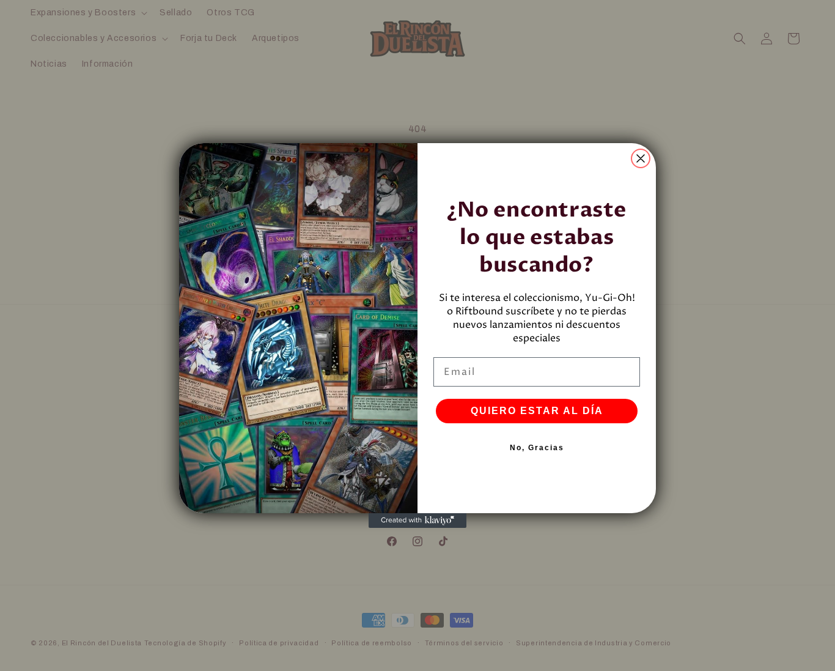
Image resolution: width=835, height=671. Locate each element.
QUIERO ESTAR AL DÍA (537, 411)
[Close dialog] (640, 158)
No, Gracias (537, 447)
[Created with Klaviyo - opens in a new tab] (417, 520)
